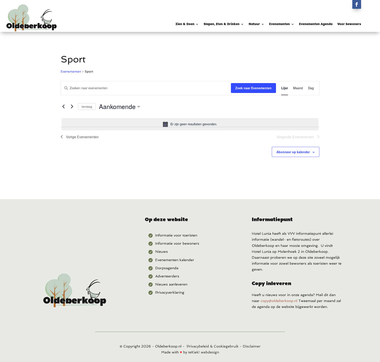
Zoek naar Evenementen (253, 88)
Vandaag (86, 106)
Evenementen (279, 24)
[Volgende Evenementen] (72, 106)
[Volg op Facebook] (356, 4)
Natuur (254, 24)
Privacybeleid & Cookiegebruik (213, 346)
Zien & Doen (184, 24)
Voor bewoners (349, 24)
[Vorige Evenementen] (63, 106)
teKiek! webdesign (203, 352)
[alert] (190, 124)
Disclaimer (252, 346)
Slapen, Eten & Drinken (221, 24)
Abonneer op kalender (293, 152)
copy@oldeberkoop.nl (279, 301)
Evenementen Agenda (315, 24)
